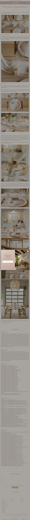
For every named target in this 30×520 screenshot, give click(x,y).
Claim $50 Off (7, 261)
